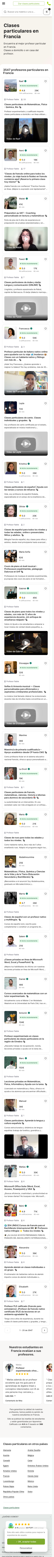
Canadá (6, 1460)
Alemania (7, 1450)
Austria (6, 1455)
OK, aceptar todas (27, 1541)
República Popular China (13, 1491)
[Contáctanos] (49, 3)
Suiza (30, 1491)
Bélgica (31, 1455)
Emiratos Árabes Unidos (38, 1466)
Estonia (31, 1471)
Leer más (9, 1396)
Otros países (8, 1497)
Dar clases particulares (28, 3)
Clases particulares (11, 1507)
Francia (6, 1476)
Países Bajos (8, 1486)
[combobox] (22, 12)
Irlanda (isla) (33, 1476)
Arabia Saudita (34, 1450)
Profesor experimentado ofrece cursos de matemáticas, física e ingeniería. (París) (27, 1369)
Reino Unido (33, 1486)
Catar (30, 1460)
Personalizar (26, 1548)
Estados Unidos (10, 1471)
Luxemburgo (8, 1481)
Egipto (6, 1466)
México (31, 1481)
